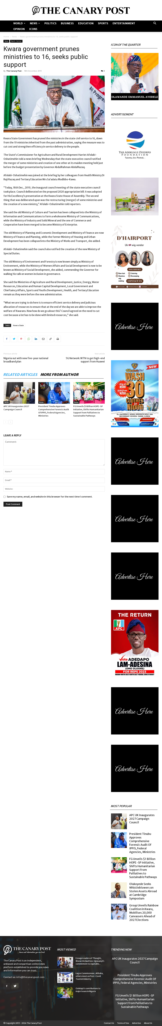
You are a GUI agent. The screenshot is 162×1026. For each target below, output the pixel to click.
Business (67, 23)
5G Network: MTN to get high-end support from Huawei (85, 360)
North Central (16, 41)
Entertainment (124, 23)
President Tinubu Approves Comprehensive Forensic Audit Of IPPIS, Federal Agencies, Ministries (142, 843)
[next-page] (10, 422)
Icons (33, 29)
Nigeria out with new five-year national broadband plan (25, 360)
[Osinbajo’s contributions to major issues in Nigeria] (65, 992)
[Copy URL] (50, 339)
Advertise (136, 1023)
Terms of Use (123, 1023)
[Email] (43, 339)
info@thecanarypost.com (30, 977)
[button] (155, 23)
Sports (103, 23)
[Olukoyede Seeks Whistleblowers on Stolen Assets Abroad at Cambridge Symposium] (119, 890)
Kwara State (18, 325)
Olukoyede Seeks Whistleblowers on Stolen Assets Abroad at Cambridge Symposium (143, 891)
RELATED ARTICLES (20, 374)
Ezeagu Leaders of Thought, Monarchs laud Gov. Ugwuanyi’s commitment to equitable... (90, 961)
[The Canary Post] (81, 10)
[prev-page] (5, 422)
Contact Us (109, 1023)
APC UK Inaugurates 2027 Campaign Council (142, 818)
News (33, 23)
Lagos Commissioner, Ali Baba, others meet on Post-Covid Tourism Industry (89, 976)
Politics (50, 23)
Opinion (19, 29)
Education (85, 23)
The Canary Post (14, 71)
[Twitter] (14, 339)
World (18, 23)
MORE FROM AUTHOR (59, 374)
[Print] (57, 339)
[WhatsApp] (28, 339)
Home (6, 36)
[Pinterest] (21, 339)
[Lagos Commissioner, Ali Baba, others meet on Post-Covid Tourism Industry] (65, 977)
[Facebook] (6, 339)
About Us (148, 1023)
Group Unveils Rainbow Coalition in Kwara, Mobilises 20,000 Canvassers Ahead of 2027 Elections (144, 913)
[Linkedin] (36, 339)
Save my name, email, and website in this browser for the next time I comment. (50, 496)
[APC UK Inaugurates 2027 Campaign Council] (19, 393)
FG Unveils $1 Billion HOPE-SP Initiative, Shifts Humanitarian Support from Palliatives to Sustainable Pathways (143, 868)
